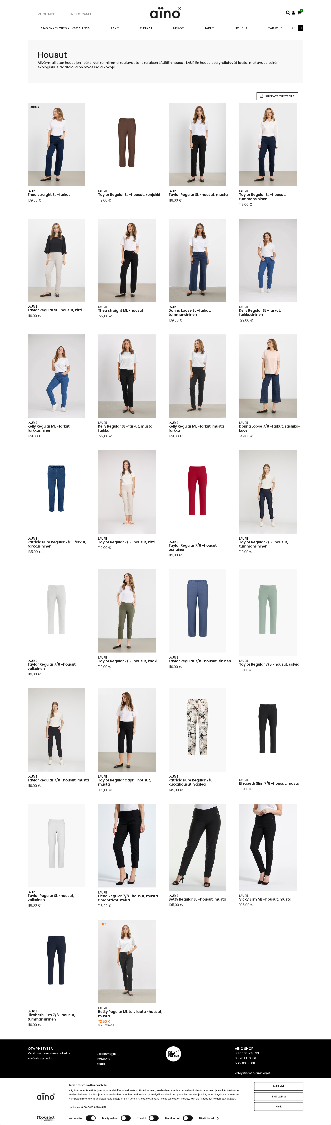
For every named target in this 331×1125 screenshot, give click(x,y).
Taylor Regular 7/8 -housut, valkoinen (52, 666)
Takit (115, 28)
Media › (101, 1064)
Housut (241, 28)
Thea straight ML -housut (120, 310)
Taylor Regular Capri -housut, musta (124, 782)
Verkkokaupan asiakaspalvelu (48, 1053)
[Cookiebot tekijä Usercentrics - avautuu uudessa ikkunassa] (46, 1118)
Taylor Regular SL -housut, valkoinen (51, 898)
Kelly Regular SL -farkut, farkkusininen (260, 312)
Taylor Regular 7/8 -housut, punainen (193, 547)
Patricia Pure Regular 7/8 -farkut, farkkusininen (57, 544)
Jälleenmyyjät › (107, 1054)
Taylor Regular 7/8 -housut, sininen (200, 661)
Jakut (209, 28)
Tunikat (146, 28)
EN (293, 28)
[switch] (126, 1118)
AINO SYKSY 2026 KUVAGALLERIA (65, 28)
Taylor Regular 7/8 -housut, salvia (269, 664)
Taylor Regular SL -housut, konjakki (129, 195)
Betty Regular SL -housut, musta (197, 899)
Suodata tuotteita (279, 96)
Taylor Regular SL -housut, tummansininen (262, 197)
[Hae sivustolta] (287, 13)
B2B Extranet (81, 14)
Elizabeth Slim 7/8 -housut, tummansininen (51, 1017)
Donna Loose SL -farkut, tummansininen (190, 312)
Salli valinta (279, 1096)
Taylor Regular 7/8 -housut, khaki (127, 661)
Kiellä (278, 1106)
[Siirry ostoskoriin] (299, 12)
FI (301, 28)
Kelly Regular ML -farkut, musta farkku (196, 428)
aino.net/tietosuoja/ (93, 1106)
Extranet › (103, 1059)
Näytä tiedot (206, 1118)
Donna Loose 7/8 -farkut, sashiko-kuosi (269, 428)
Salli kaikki (278, 1086)
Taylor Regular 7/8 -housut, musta (58, 780)
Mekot (178, 28)
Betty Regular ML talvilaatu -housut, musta (130, 1014)
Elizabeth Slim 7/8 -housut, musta (269, 783)
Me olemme (46, 14)
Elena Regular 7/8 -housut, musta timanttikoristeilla (128, 898)
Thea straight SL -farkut (49, 195)
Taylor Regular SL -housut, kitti (55, 310)
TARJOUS (275, 28)
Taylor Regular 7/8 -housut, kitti (126, 542)
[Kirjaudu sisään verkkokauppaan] (293, 13)
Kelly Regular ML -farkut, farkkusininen (49, 428)
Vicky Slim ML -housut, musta (265, 899)
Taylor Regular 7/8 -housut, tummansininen (263, 544)
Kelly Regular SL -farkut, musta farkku (125, 428)
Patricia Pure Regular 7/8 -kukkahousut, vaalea (192, 782)
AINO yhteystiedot (40, 1058)
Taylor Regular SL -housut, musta (198, 195)
